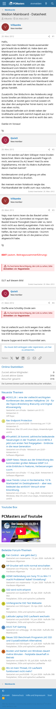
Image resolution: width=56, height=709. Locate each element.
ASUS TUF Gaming (16, 626)
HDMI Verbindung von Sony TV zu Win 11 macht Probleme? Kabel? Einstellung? (28, 577)
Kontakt (6, 695)
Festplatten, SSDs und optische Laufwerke (25, 598)
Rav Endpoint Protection (19, 420)
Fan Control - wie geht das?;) (21, 555)
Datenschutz (18, 695)
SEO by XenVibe (8, 704)
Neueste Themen (12, 392)
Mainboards (11, 632)
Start (50, 695)
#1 (53, 36)
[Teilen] (49, 36)
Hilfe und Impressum (35, 695)
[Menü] (4, 3)
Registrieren (24, 269)
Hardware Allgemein (15, 561)
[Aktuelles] (46, 3)
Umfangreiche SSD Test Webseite (24, 602)
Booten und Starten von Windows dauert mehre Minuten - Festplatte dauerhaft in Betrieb (28, 654)
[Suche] (52, 3)
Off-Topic (10, 416)
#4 (53, 303)
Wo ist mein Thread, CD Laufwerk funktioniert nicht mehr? (24, 669)
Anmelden (8, 269)
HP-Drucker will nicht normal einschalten (28, 565)
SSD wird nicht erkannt (18, 589)
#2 (53, 149)
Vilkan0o (8, 18)
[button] (3, 691)
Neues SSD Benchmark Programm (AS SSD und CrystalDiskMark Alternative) (29, 639)
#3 (53, 210)
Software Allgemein (15, 455)
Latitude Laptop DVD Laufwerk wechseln (28, 616)
